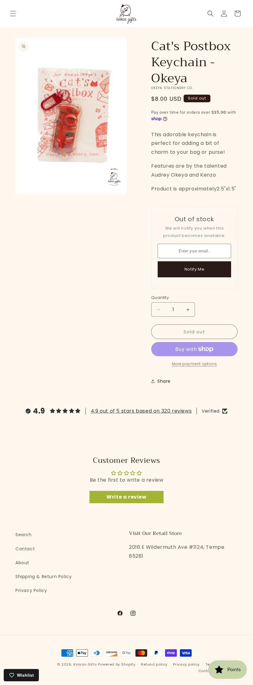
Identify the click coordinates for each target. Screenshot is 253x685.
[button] (13, 13)
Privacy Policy (31, 590)
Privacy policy (186, 664)
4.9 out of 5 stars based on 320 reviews (141, 410)
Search (23, 535)
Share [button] (164, 381)
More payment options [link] (194, 363)
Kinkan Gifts (85, 664)
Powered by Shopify (116, 664)
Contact (25, 549)
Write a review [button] (126, 496)
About (22, 563)
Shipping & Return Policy (43, 576)
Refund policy (154, 664)
